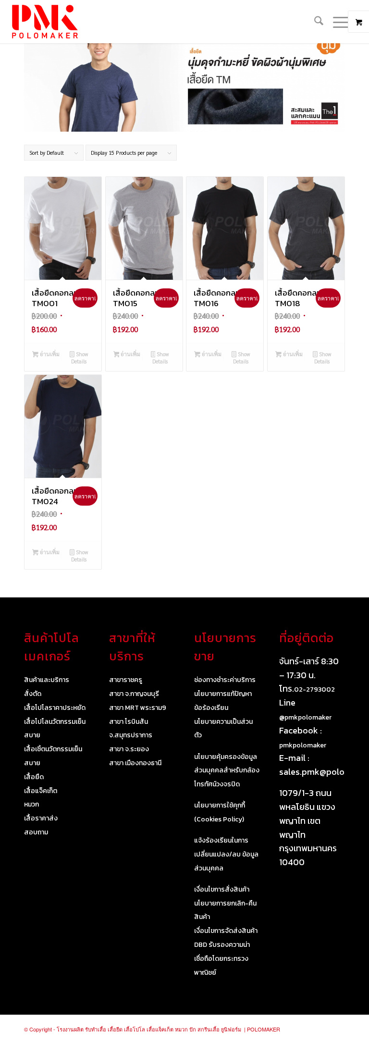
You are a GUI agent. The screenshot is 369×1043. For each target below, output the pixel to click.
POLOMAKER (263, 1029)
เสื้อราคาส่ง (41, 818)
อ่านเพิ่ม (49, 354)
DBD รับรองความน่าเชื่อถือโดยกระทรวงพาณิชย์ (222, 959)
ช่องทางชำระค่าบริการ (225, 680)
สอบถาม (36, 832)
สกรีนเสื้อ (208, 1029)
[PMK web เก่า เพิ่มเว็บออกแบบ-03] (44, 21)
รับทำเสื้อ (95, 1029)
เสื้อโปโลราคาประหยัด (55, 708)
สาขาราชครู (125, 680)
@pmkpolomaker (305, 717)
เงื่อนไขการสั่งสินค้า (221, 889)
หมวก (31, 804)
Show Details (79, 357)
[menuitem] (314, 21)
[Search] (314, 21)
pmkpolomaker (302, 745)
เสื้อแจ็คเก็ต (40, 791)
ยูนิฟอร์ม (231, 1029)
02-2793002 (314, 689)
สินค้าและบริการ (46, 680)
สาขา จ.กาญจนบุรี (134, 694)
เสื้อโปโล (134, 1029)
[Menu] (336, 21)
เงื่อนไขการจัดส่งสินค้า (226, 931)
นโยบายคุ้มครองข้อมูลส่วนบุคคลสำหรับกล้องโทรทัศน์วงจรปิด (226, 771)
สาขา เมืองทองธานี (135, 763)
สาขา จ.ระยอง (129, 749)
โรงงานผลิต (70, 1029)
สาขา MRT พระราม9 (137, 708)
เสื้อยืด (34, 777)
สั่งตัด (32, 694)
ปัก (192, 1029)
